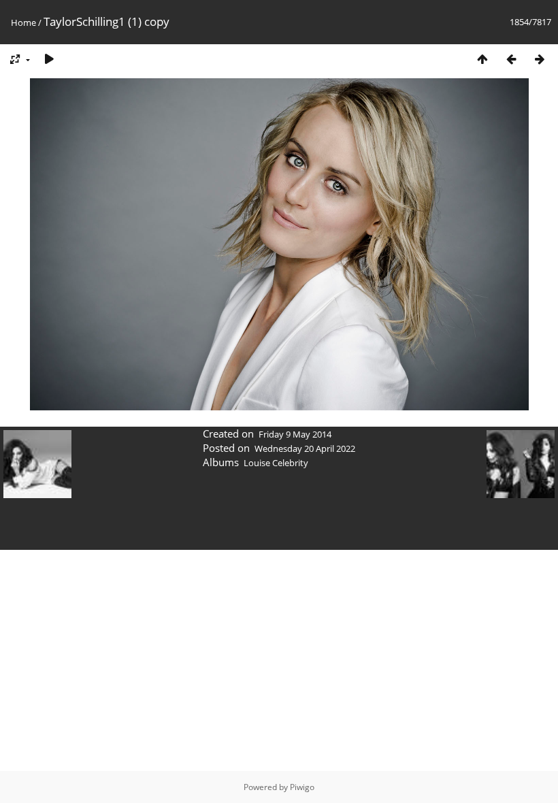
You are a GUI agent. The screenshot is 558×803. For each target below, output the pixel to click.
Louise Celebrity (276, 463)
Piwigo (302, 787)
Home (23, 22)
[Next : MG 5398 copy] (539, 59)
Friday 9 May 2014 (295, 434)
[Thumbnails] (482, 59)
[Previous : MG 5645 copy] (511, 59)
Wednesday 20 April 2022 (305, 448)
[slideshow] (49, 59)
